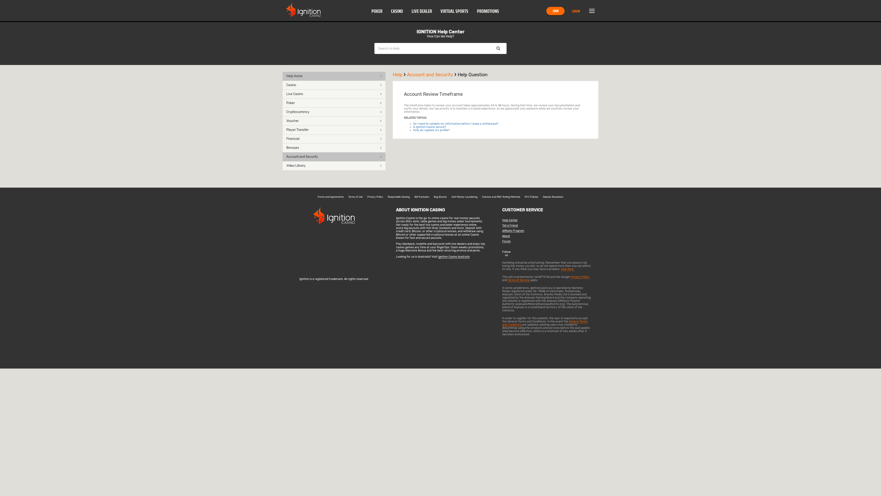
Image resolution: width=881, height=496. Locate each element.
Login (576, 11)
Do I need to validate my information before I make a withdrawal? (455, 123)
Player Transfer (297, 130)
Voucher (292, 121)
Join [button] (555, 11)
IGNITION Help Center (440, 31)
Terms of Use (355, 197)
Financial (292, 139)
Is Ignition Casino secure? (429, 127)
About (506, 236)
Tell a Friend (510, 225)
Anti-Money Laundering (464, 197)
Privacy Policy (375, 197)
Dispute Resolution (553, 197)
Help (397, 74)
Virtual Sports (454, 11)
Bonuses (292, 148)
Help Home (294, 76)
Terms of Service (519, 280)
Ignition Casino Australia (454, 256)
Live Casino (294, 94)
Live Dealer (422, 11)
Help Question (473, 74)
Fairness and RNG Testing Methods (501, 197)
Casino (397, 11)
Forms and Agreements (331, 197)
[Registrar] (334, 271)
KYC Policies (531, 197)
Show (498, 48)
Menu (591, 11)
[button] (377, 11)
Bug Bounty (440, 197)
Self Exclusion (421, 197)
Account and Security (302, 157)
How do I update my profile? (431, 130)
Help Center (510, 220)
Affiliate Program (513, 230)
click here (567, 269)
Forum (506, 241)
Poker (376, 11)
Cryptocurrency (297, 112)
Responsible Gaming (399, 197)
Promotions (488, 11)
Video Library (296, 166)
